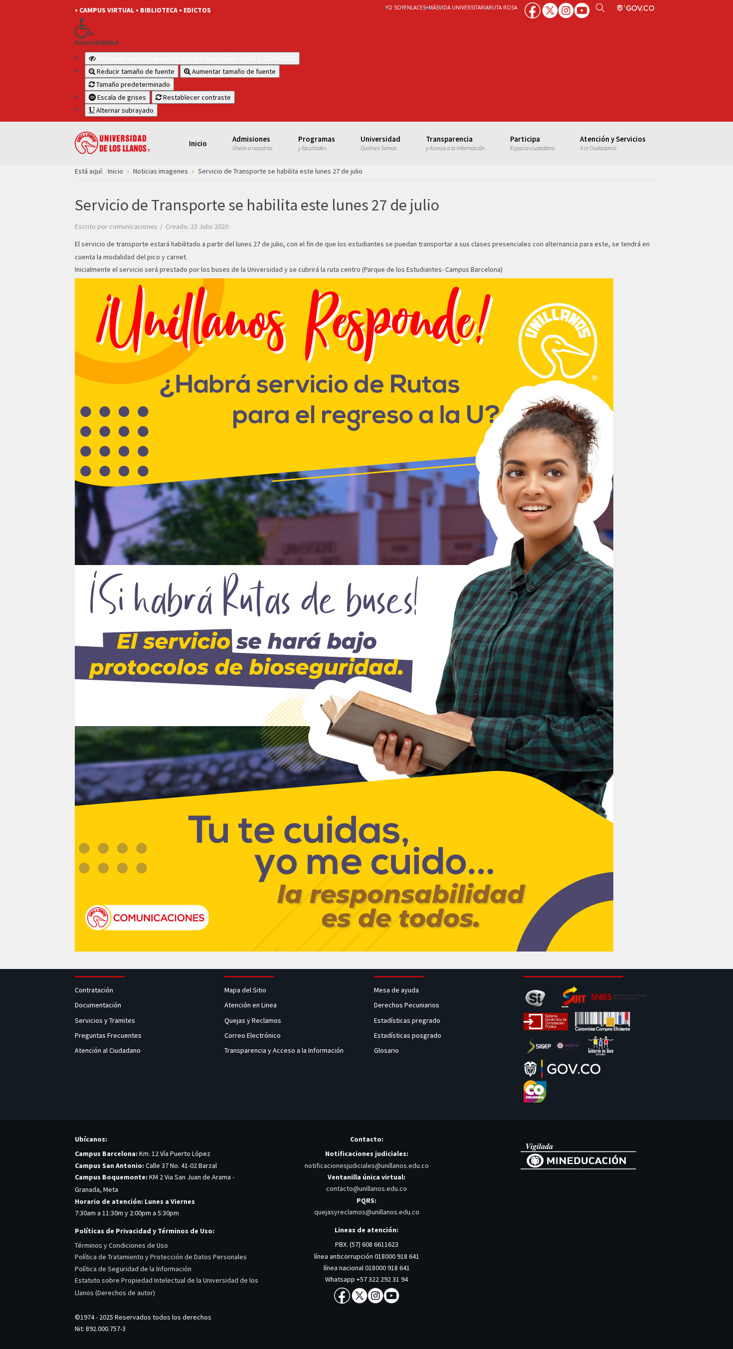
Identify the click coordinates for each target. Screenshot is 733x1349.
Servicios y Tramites (106, 1020)
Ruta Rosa (503, 7)
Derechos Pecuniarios (406, 1004)
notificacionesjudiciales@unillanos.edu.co (367, 1165)
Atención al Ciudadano (108, 1050)
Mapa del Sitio (246, 989)
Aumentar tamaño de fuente (233, 71)
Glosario (387, 1050)
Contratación (95, 989)
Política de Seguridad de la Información (133, 1268)
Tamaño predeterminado (132, 84)
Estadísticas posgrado (407, 1035)
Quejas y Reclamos (253, 1020)
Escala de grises (121, 97)
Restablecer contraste (196, 97)
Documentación (98, 1004)
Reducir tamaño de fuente (135, 71)
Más (433, 7)
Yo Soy (394, 7)
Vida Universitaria (464, 7)
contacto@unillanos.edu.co (366, 1188)
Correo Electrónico (254, 1035)
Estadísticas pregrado (407, 1020)
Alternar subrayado (124, 110)
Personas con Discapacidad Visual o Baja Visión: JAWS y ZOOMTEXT (196, 58)
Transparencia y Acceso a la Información (284, 1050)
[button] (213, 27)
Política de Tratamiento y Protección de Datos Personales (161, 1256)
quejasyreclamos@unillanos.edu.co (366, 1211)
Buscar (600, 7)
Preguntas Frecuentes (108, 1035)
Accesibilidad (97, 42)
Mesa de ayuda (396, 989)
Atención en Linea (250, 1004)
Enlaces (415, 7)
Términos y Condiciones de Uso (121, 1245)
